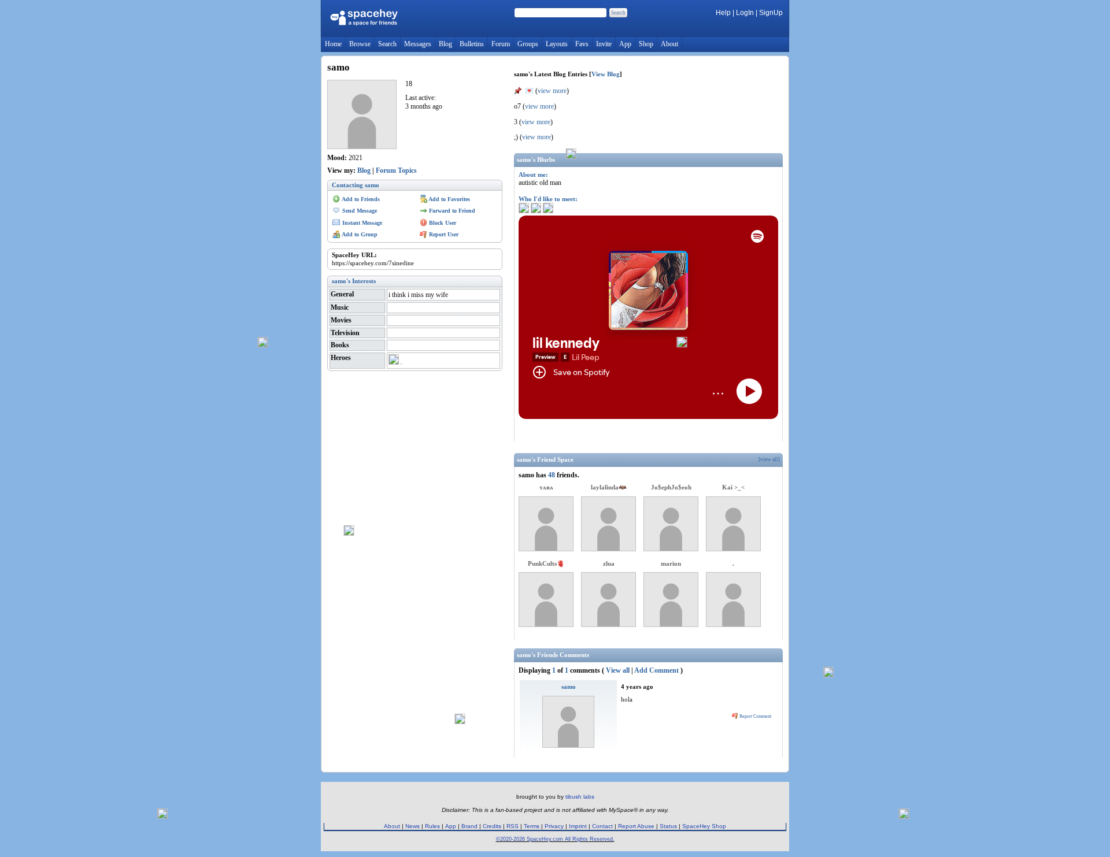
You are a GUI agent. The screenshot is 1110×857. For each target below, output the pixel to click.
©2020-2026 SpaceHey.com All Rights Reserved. (555, 839)
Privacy (554, 826)
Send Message (359, 210)
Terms (531, 826)
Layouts (557, 44)
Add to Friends (360, 199)
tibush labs (579, 796)
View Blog (605, 74)
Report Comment (754, 716)
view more (552, 91)
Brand (469, 826)
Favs (582, 44)
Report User (442, 234)
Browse (360, 44)
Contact (602, 826)
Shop (646, 44)
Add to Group (359, 234)
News (412, 826)
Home (333, 44)
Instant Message (361, 223)
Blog (445, 44)
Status (668, 826)
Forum (500, 44)
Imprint (578, 826)
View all (618, 670)
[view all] (769, 459)
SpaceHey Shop (704, 826)
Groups (527, 44)
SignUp (771, 13)
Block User (441, 223)
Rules (432, 826)
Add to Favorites (448, 199)
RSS (512, 826)
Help (723, 13)
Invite (604, 44)
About (669, 44)
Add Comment (656, 670)
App (625, 44)
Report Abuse (636, 826)
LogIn (745, 13)
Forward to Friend (451, 210)
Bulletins (472, 44)
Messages (417, 44)
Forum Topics (396, 170)
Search (618, 13)
